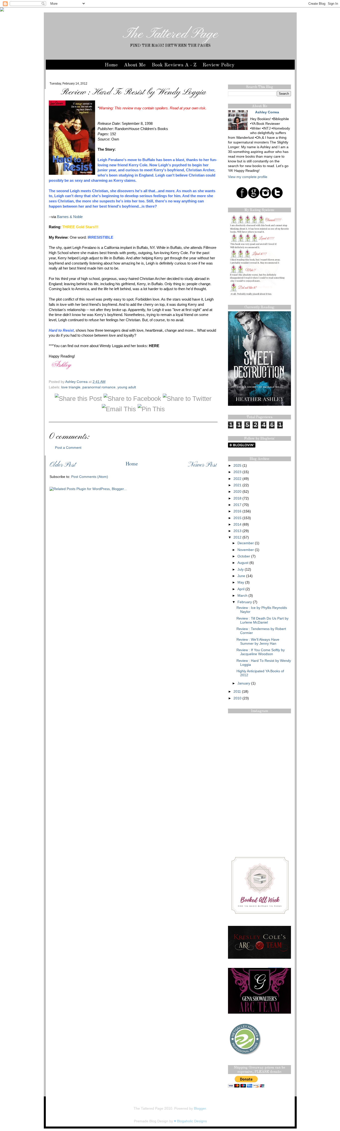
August (242, 563)
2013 (237, 531)
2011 (237, 691)
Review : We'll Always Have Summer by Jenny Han (257, 641)
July (240, 569)
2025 (237, 465)
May (240, 582)
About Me (135, 65)
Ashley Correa (77, 382)
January (243, 683)
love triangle (70, 387)
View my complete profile (247, 177)
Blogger (200, 1108)
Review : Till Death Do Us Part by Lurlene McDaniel (262, 620)
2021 (237, 485)
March (242, 595)
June (241, 576)
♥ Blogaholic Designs (190, 1121)
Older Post (62, 465)
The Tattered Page (170, 34)
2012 (237, 537)
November (245, 550)
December (245, 543)
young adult (126, 387)
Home (111, 65)
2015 (237, 518)
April (240, 589)
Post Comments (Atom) (89, 477)
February (244, 602)
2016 (237, 511)
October (243, 556)
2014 (237, 524)
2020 (237, 492)
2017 (237, 505)
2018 (237, 498)
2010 (237, 698)
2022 (237, 479)
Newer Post (202, 465)
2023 (237, 472)
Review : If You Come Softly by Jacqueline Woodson (260, 652)
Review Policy (218, 65)
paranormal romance (98, 387)
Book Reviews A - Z (174, 65)
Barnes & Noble (70, 217)
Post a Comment (68, 448)
